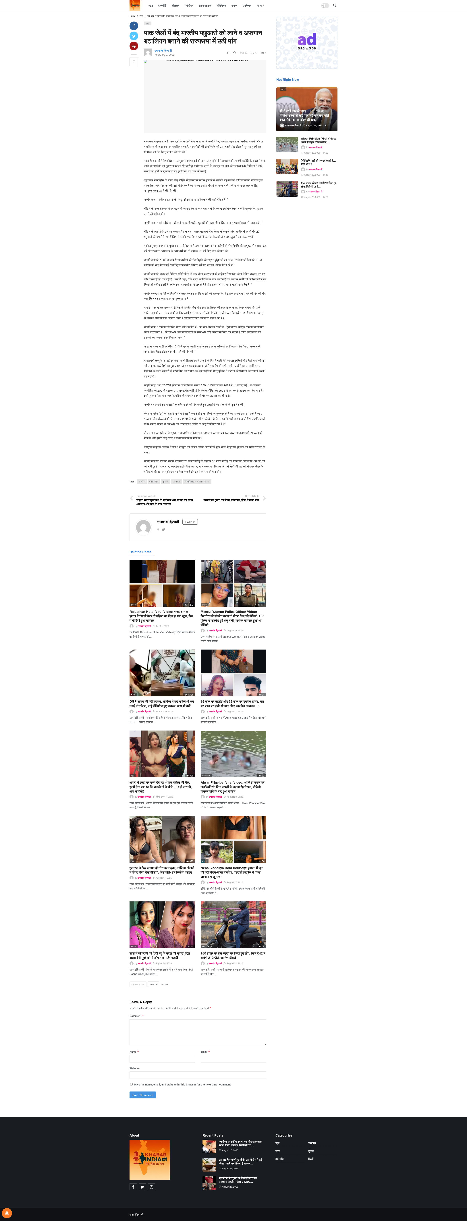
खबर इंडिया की (136, 1214)
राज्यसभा (177, 481)
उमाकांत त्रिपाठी (163, 50)
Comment (137, 1016)
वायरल (133, 604)
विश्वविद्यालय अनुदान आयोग (197, 481)
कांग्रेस (142, 481)
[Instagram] (151, 1186)
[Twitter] (163, 529)
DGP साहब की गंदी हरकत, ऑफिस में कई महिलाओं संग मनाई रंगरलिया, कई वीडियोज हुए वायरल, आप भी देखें (162, 703)
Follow (190, 522)
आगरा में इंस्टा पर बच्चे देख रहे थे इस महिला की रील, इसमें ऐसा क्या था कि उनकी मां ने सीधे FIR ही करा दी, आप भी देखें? (161, 787)
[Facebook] (158, 529)
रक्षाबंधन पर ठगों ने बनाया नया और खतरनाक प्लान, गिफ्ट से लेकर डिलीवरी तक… (240, 1143)
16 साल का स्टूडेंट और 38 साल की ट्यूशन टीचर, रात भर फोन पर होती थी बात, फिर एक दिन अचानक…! (232, 703)
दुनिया (311, 1151)
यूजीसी (165, 481)
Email (205, 1051)
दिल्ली (133, 694)
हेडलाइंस (279, 1158)
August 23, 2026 (235, 796)
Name (134, 1051)
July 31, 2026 (162, 625)
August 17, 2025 (164, 877)
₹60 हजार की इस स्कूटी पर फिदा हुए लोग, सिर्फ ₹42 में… (318, 184)
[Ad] (306, 43)
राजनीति (312, 1143)
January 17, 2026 (164, 796)
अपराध (205, 694)
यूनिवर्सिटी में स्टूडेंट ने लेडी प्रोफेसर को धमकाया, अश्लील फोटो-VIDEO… (238, 1180)
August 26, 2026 (230, 1150)
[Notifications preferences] (7, 1213)
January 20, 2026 (164, 711)
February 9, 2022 (165, 54)
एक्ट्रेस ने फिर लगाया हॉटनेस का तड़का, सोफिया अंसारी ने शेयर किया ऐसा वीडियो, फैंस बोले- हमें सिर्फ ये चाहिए (162, 870)
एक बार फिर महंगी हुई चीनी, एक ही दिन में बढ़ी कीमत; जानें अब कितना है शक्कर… (240, 1161)
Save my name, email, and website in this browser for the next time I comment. (182, 1084)
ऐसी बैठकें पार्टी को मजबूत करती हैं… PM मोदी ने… (318, 162)
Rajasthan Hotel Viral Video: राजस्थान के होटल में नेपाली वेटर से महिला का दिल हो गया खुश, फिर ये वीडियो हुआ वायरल (161, 616)
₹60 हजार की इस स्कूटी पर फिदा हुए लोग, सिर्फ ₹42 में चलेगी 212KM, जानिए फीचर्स (233, 955)
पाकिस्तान (153, 481)
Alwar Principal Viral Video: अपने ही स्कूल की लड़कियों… (318, 140)
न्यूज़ (148, 23)
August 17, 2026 (235, 882)
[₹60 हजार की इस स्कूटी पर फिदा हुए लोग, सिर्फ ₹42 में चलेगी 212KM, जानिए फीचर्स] (233, 924)
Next (152, 984)
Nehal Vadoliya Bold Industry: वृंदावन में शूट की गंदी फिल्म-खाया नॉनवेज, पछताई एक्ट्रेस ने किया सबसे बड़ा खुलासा (232, 872)
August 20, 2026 (235, 630)
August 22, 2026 (235, 963)
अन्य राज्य (206, 775)
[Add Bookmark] (134, 61)
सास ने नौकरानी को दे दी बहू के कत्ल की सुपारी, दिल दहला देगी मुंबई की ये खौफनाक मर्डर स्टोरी (160, 955)
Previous (138, 984)
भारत (277, 1151)
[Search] (334, 5)
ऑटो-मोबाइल (207, 946)
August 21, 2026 (235, 711)
